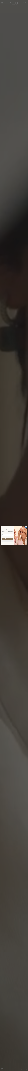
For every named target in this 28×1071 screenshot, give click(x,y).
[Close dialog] (26, 527)
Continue (7, 538)
